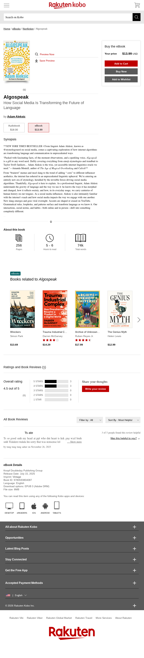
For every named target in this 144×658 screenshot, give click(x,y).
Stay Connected (16, 559)
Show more (74, 441)
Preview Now (47, 54)
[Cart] (137, 5)
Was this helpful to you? (123, 438)
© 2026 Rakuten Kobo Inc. (20, 605)
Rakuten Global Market (59, 617)
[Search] (136, 17)
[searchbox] (72, 17)
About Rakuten (123, 617)
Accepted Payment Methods (24, 582)
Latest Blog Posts (17, 548)
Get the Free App (16, 570)
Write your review (95, 388)
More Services (104, 617)
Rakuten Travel (83, 617)
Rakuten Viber (35, 617)
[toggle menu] (7, 5)
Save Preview (47, 60)
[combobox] (90, 420)
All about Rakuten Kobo (21, 526)
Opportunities (14, 537)
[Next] (138, 319)
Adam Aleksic (16, 116)
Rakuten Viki (16, 617)
